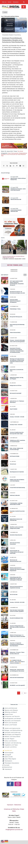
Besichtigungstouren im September (17, 471)
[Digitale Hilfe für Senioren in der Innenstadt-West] (4, 516)
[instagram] (17, 784)
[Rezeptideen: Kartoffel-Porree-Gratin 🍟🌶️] (4, 508)
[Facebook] (4, 166)
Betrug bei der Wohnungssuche (16, 316)
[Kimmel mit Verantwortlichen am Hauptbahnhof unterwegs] (4, 583)
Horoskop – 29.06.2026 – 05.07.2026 (17, 602)
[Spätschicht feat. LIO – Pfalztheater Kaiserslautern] (4, 398)
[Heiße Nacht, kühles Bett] (4, 492)
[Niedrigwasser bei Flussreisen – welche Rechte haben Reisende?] (5, 187)
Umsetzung (7, 809)
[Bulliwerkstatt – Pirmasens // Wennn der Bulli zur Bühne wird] (4, 649)
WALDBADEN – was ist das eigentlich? (17, 685)
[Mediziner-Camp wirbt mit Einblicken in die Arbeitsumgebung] (4, 476)
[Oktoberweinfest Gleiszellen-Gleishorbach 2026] (5, 208)
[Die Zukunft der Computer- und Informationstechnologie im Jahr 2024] (4, 288)
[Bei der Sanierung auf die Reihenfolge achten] (4, 321)
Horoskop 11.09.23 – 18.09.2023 (16, 424)
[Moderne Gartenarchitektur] (4, 329)
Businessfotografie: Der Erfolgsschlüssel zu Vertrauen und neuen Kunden (16, 552)
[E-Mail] (23, 166)
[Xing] (20, 166)
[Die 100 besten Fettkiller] (4, 453)
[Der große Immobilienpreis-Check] (4, 615)
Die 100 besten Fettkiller (14, 456)
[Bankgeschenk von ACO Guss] (4, 382)
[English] (3, 841)
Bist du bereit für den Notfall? (15, 393)
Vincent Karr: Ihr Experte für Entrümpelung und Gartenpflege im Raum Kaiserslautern (17, 644)
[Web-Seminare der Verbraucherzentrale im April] (4, 556)
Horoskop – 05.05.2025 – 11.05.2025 (17, 416)
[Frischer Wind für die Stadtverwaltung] (4, 484)
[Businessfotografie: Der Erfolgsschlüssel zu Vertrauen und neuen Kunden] (4, 547)
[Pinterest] (17, 166)
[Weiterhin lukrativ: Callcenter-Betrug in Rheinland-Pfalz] (5, 176)
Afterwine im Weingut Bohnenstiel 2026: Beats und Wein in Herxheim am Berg (17, 627)
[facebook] (10, 784)
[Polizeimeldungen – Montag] (4, 306)
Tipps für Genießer (13, 409)
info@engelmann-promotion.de (14, 829)
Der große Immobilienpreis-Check (16, 618)
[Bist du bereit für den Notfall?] (4, 390)
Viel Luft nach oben (13, 594)
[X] (7, 166)
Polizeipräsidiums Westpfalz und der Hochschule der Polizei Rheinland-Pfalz (14, 154)
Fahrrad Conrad (13, 464)
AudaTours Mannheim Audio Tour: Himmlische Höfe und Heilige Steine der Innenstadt (13, 257)
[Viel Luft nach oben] (4, 591)
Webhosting (16, 809)
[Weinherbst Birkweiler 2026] (5, 197)
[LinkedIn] (10, 166)
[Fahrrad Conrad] (4, 461)
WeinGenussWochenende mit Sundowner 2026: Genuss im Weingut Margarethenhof (17, 569)
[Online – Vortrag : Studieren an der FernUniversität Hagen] (4, 445)
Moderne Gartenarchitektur (15, 332)
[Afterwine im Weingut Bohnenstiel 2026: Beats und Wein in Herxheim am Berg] (4, 622)
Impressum (10, 804)
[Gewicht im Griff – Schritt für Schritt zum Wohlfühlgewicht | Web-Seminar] (4, 666)
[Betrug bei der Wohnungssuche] (4, 313)
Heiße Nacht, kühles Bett (15, 495)
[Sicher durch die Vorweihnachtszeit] (4, 674)
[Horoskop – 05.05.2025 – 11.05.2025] (4, 413)
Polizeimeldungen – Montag (15, 308)
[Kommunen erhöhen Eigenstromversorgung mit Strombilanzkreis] (4, 296)
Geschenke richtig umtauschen (16, 534)
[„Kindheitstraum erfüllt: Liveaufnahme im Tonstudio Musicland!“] (4, 437)
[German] (6, 841)
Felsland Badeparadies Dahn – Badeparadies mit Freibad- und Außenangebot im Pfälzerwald (16, 578)
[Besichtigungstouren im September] (4, 468)
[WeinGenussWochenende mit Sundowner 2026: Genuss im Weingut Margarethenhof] (4, 564)
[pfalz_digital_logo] (10, 6)
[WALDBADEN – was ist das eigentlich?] (4, 682)
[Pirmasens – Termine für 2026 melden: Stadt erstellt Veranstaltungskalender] (4, 337)
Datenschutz (17, 804)
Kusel (9, 153)
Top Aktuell (20, 151)
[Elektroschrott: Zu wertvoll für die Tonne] (4, 366)
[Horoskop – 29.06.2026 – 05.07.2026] (4, 599)
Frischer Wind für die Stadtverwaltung (17, 487)
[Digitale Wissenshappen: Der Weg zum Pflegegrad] (4, 374)
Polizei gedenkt (14, 153)
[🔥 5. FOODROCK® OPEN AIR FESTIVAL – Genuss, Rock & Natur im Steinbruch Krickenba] (4, 657)
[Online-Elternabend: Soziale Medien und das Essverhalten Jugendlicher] (4, 607)
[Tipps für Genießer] (4, 406)
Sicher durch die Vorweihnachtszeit (17, 677)
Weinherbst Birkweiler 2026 (16, 199)
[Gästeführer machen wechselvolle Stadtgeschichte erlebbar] (4, 523)
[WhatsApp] (13, 166)
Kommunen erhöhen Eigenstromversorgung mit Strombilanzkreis (15, 301)
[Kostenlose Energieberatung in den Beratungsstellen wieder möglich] (4, 429)
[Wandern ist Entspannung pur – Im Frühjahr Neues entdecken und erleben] (4, 632)
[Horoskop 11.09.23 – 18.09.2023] (4, 421)
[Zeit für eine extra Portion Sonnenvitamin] (4, 539)
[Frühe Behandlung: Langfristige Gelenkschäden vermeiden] (4, 500)
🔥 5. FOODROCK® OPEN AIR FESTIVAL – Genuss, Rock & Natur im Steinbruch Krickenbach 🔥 (17, 661)
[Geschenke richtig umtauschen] (4, 531)
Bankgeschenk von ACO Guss (15, 385)
